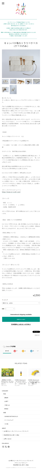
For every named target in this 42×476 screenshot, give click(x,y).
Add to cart (21, 319)
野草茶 (6, 408)
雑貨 (4, 412)
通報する (37, 335)
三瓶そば (7, 405)
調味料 (6, 397)
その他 (6, 424)
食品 (4, 393)
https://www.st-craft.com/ (11, 192)
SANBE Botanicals (11, 416)
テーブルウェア (8, 420)
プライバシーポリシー (21, 463)
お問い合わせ (7, 438)
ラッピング (5, 300)
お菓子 (6, 401)
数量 (3, 308)
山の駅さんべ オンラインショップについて (16, 431)
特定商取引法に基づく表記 (11, 435)
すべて (7, 351)
